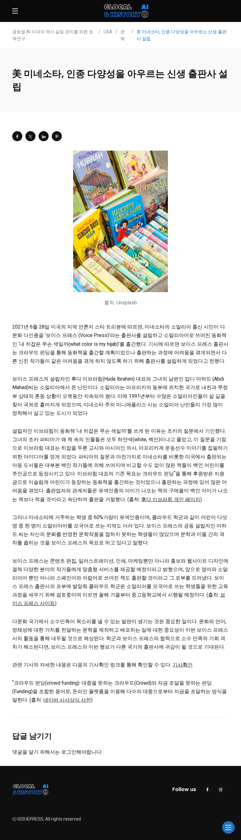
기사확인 (183, 665)
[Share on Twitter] (30, 136)
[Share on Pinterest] (57, 136)
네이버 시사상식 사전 (67, 700)
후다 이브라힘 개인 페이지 (170, 499)
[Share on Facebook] (17, 136)
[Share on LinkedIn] (44, 136)
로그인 (68, 752)
